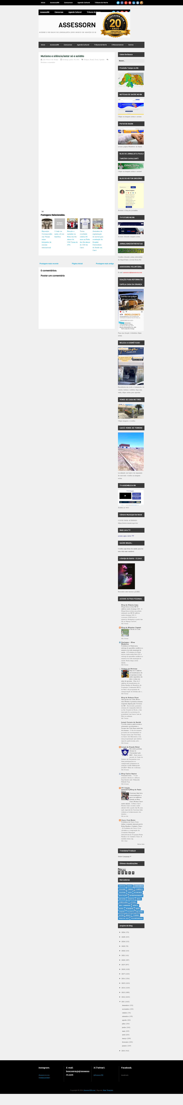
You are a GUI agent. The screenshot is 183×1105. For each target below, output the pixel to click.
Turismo (136, 915)
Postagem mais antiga (105, 264)
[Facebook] (122, 3)
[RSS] (141, 3)
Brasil (92, 60)
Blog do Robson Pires (130, 698)
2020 (124, 960)
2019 (123, 965)
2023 (124, 946)
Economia (138, 892)
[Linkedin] (133, 3)
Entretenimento (135, 895)
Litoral (133, 902)
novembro (126, 1009)
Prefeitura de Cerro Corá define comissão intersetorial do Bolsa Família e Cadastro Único (132, 824)
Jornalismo (123, 902)
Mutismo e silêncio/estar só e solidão (62, 56)
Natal (121, 909)
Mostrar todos (140, 844)
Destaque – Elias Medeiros (128, 643)
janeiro (124, 1046)
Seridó (128, 915)
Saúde (121, 915)
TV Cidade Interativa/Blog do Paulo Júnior (131, 789)
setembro (125, 1016)
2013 (123, 992)
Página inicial (77, 264)
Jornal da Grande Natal (130, 747)
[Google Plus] (126, 3)
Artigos (86, 60)
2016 (123, 979)
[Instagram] (137, 3)
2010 (123, 1051)
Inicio (43, 2)
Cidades (122, 889)
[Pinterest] (130, 3)
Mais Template (108, 1090)
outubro (125, 1013)
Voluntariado (137, 918)
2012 (123, 997)
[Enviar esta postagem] (42, 211)
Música (135, 905)
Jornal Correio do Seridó (131, 722)
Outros (131, 45)
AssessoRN (54, 2)
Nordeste (129, 909)
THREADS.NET (44, 1078)
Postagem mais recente (49, 264)
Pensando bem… (126, 776)
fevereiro (125, 1042)
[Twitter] (118, 3)
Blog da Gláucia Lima (129, 605)
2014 (123, 988)
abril (124, 1035)
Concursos (68, 2)
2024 (124, 942)
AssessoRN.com (89, 1090)
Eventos (131, 899)
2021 (123, 955)
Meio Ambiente (124, 905)
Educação (123, 895)
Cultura (122, 892)
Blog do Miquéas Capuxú (131, 628)
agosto (124, 1020)
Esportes (122, 899)
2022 (124, 951)
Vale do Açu (124, 918)
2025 (124, 937)
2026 (124, 932)
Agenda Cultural (84, 2)
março (124, 1038)
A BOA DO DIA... (135, 629)
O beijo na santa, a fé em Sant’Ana (59, 234)
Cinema (130, 889)
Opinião (102, 60)
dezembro (126, 1005)
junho (124, 1027)
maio (124, 1031)
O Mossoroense (117, 45)
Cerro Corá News (128, 820)
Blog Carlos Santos (129, 774)
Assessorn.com (44, 1075)
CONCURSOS (138, 886)
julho (124, 1024)
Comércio (139, 889)
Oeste (137, 909)
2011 (123, 1002)
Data (130, 892)
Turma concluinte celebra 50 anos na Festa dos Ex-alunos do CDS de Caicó (85, 239)
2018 (123, 969)
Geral (96, 60)
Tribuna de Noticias (129, 669)
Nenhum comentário (48, 62)
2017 (123, 974)
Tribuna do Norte (101, 2)
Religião (139, 912)
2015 (123, 983)
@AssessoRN (98, 1075)
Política (130, 912)
